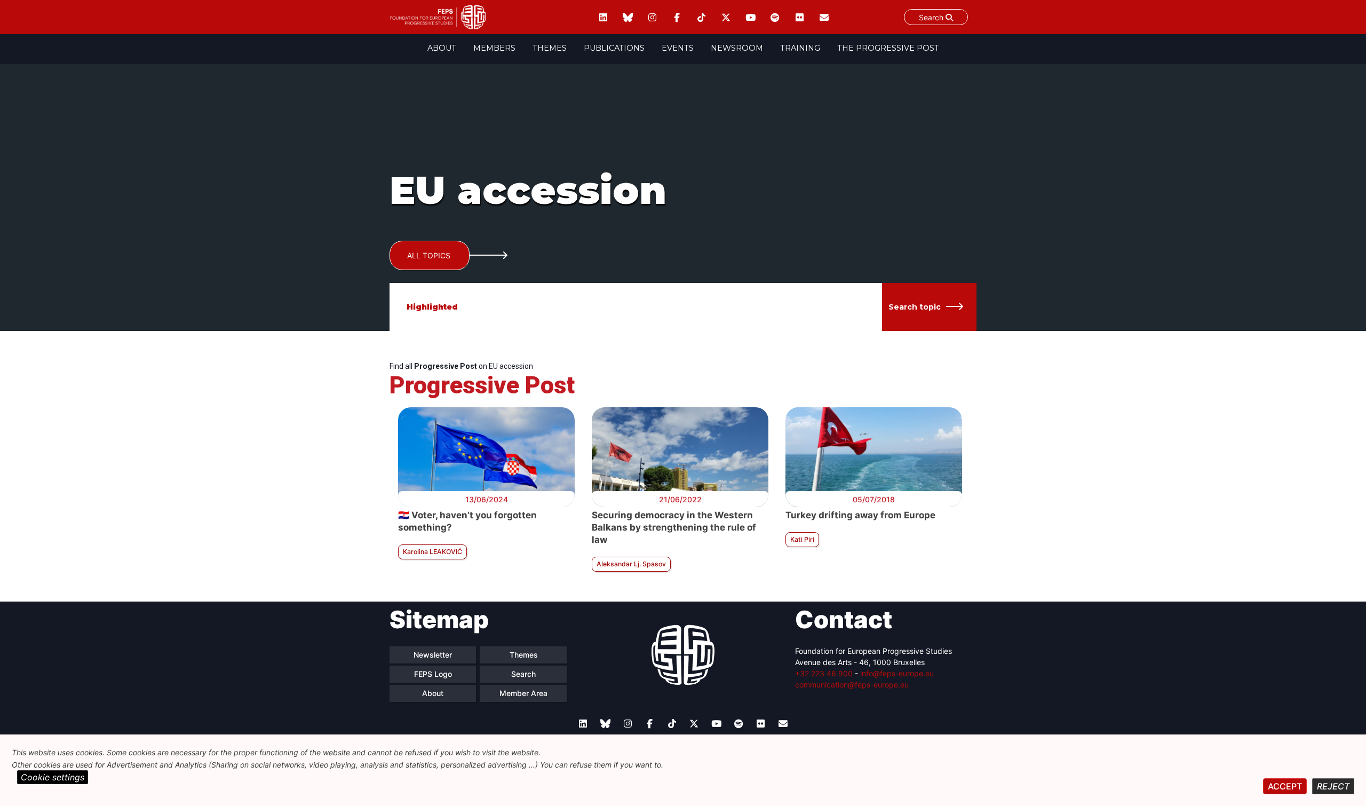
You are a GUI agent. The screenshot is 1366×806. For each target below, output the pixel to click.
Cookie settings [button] (52, 777)
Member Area (523, 693)
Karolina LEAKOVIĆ (432, 552)
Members (494, 48)
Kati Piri (802, 539)
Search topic (914, 307)
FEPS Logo (433, 673)
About (441, 48)
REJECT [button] (1333, 786)
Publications (614, 48)
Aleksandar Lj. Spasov (631, 564)
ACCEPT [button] (1285, 786)
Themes (550, 48)
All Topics (428, 255)
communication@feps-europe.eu (852, 684)
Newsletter (433, 654)
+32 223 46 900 (824, 673)
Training (800, 48)
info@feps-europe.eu (897, 673)
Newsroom (737, 48)
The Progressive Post (888, 48)
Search (932, 17)
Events (678, 48)
